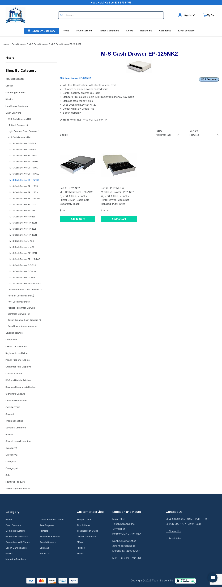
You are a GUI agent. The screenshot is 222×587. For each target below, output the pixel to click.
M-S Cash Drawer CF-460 (23, 149)
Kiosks (9, 99)
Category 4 (12, 468)
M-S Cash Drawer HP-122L (23, 229)
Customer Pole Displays (18, 366)
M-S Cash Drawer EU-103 (22, 210)
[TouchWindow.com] (15, 14)
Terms (80, 553)
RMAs (80, 542)
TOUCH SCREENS (15, 78)
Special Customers (16, 427)
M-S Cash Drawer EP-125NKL (24, 174)
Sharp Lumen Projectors (18, 441)
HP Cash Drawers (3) (18, 125)
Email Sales (175, 538)
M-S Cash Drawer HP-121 (22, 217)
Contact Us (174, 531)
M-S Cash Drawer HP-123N (23, 235)
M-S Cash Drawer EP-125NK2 (66, 44)
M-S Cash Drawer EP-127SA (24, 192)
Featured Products (15, 481)
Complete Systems (15, 530)
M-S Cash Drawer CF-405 (23, 143)
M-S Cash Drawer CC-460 (23, 277)
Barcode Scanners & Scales (21, 387)
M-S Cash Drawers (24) (19, 137)
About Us (45, 553)
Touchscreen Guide (87, 530)
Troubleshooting (14, 420)
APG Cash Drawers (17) (19, 119)
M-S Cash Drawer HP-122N (23, 223)
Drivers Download (86, 536)
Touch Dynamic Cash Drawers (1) (24, 320)
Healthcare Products (17, 106)
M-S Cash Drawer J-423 (22, 247)
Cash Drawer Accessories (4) (22, 326)
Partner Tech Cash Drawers (21, 308)
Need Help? (111, 2)
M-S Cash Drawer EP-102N (23, 155)
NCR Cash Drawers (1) (19, 302)
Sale (8, 475)
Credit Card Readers (17, 346)
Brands (9, 434)
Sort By (194, 130)
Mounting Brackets (16, 92)
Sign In (187, 15)
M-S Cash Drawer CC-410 (23, 271)
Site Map (44, 547)
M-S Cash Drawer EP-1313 (23, 204)
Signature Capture (15, 393)
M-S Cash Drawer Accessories (25, 283)
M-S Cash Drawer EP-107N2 (24, 161)
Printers (44, 530)
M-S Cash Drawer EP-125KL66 (25, 259)
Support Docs (84, 519)
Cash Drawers (19, 44)
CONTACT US (13, 407)
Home (6, 44)
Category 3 (12, 461)
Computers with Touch (18, 542)
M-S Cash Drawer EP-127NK (24, 186)
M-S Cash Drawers (38, 44)
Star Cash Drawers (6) (19, 314)
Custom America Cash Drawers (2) (25, 289)
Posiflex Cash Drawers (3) (21, 296)
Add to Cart (77, 218)
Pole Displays (47, 525)
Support (10, 414)
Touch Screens (48, 542)
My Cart (211, 15)
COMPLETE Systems (16, 400)
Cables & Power (14, 373)
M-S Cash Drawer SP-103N (23, 253)
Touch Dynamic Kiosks (18, 488)
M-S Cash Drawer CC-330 (23, 265)
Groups (10, 85)
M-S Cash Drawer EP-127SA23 (25, 198)
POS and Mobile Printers (18, 380)
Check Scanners (15, 332)
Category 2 (12, 454)
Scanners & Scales (50, 536)
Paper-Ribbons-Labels (18, 359)
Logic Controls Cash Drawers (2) (24, 131)
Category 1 (11, 448)
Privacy (81, 547)
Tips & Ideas (83, 525)
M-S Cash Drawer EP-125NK (24, 168)
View (159, 130)
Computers (12, 339)
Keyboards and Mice (17, 353)
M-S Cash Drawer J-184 (22, 241)
